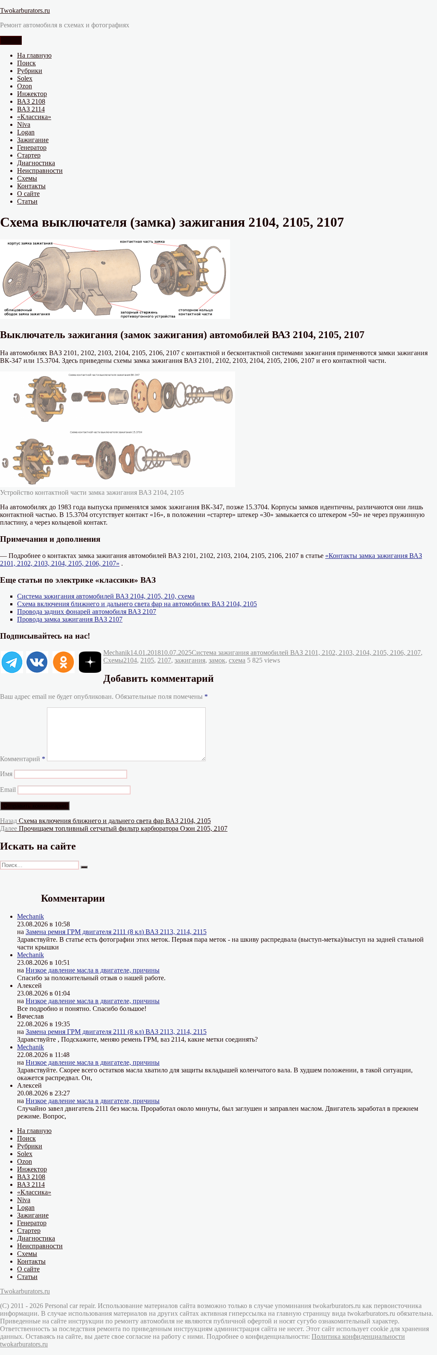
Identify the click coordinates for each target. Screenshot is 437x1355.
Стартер (29, 155)
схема (237, 660)
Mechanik (116, 652)
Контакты (31, 186)
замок (217, 660)
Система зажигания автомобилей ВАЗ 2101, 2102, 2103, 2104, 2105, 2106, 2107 (306, 652)
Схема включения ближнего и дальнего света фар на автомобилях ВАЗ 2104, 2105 (137, 603)
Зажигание (33, 139)
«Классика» (34, 116)
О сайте (28, 193)
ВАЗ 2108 (31, 101)
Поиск (26, 63)
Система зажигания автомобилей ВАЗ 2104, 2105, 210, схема (106, 596)
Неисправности (40, 170)
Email (8, 789)
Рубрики (29, 70)
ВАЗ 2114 (31, 109)
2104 (130, 660)
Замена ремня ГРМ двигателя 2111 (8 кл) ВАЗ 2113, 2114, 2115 (116, 931)
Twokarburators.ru (25, 10)
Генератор (32, 147)
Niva (23, 124)
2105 (147, 660)
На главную (34, 55)
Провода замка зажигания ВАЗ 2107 (69, 619)
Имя (6, 773)
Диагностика (36, 162)
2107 (164, 660)
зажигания (190, 660)
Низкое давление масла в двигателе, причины (93, 970)
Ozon (24, 86)
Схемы (27, 178)
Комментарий (22, 758)
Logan (26, 132)
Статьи (27, 201)
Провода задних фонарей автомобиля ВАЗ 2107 (86, 611)
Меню (10, 40)
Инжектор (32, 93)
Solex (24, 78)
